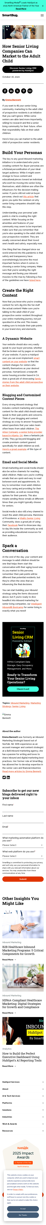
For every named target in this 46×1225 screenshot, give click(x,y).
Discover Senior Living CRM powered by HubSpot (23, 69)
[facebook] (4, 90)
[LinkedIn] (8, 777)
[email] (29, 90)
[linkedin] (11, 90)
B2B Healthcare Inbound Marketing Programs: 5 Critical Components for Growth (23, 950)
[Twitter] (4, 777)
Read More (21, 9)
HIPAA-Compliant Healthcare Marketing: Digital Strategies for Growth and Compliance (22, 1003)
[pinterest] (23, 90)
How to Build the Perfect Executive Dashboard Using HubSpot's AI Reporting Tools (22, 1057)
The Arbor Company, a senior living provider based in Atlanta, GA (22, 432)
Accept (23, 1209)
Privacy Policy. (18, 1189)
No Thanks (23, 1215)
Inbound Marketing (20, 703)
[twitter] (17, 90)
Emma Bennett (13, 100)
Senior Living (18, 706)
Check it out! (23, 689)
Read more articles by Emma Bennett (21, 771)
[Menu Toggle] (42, 15)
